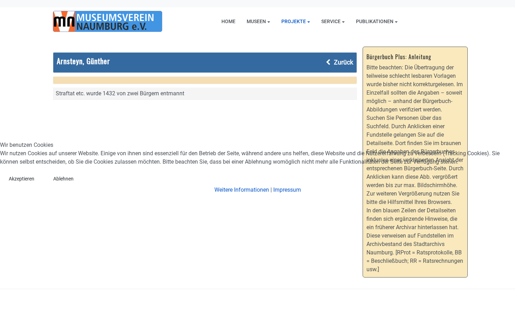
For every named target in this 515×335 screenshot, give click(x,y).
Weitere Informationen (241, 189)
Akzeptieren (21, 179)
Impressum (287, 189)
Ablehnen (63, 179)
